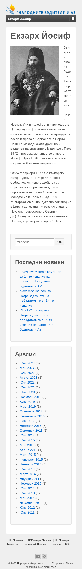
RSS (67, 544)
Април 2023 (28, 377)
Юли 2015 (27, 435)
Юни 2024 (27, 363)
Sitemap (56, 544)
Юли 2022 (27, 382)
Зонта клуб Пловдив (35, 544)
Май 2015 (27, 445)
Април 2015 (28, 450)
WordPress (50, 567)
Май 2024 (27, 368)
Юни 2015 (27, 440)
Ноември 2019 (30, 397)
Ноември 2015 (30, 426)
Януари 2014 (29, 479)
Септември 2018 (32, 416)
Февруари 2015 (31, 459)
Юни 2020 (27, 392)
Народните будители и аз (31, 563)
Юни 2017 (27, 421)
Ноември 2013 (30, 483)
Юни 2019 (27, 401)
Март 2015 (28, 454)
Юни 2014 (27, 469)
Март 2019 (28, 406)
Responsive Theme (63, 563)
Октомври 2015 (31, 430)
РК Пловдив (16, 540)
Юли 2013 (27, 488)
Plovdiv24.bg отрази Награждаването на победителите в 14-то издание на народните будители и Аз (37, 319)
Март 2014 (28, 474)
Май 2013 (27, 498)
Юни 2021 (27, 387)
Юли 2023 (27, 373)
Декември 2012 (31, 503)
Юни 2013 (27, 493)
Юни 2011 (27, 512)
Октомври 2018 (31, 411)
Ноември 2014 (30, 464)
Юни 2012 (27, 507)
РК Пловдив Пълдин (39, 540)
